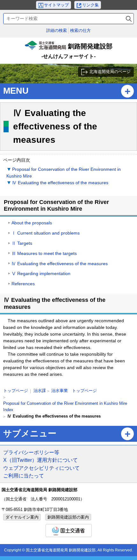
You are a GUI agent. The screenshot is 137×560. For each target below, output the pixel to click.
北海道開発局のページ (110, 71)
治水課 (39, 390)
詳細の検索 (56, 30)
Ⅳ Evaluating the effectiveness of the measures (60, 182)
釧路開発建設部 (69, 52)
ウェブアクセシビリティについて (41, 468)
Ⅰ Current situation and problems (45, 233)
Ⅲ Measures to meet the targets (44, 253)
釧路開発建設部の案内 (68, 517)
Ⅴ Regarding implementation (40, 273)
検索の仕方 (80, 30)
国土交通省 (69, 530)
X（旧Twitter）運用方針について (40, 460)
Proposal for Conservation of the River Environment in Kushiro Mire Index (65, 406)
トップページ (15, 390)
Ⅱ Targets (21, 243)
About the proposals (31, 222)
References (23, 283)
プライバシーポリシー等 (31, 452)
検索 (128, 18)
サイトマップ (56, 5)
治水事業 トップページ (74, 390)
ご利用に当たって (23, 475)
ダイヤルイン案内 (22, 517)
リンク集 (90, 5)
